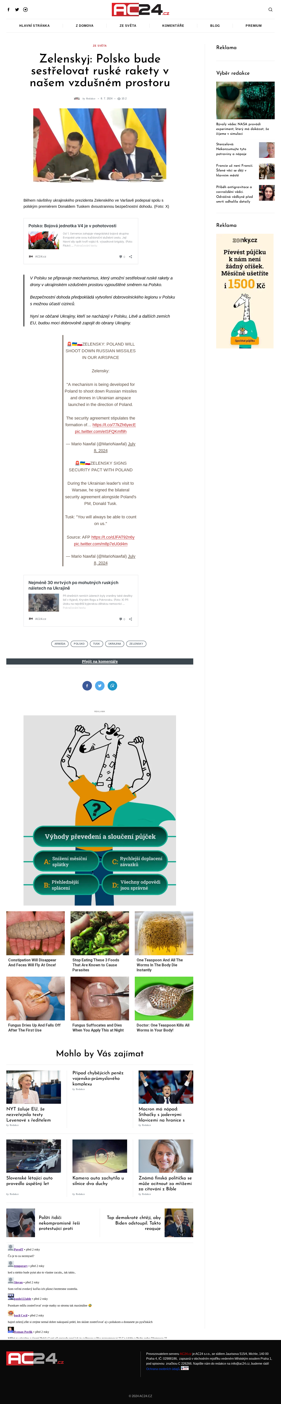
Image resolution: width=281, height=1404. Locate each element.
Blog (215, 25)
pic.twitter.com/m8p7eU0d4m (101, 543)
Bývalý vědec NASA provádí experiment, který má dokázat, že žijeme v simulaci (242, 129)
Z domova (85, 25)
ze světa (99, 45)
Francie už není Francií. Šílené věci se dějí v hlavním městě (234, 170)
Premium (254, 25)
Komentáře (173, 25)
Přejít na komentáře (100, 661)
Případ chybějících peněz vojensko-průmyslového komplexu (97, 1079)
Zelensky (136, 643)
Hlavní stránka (34, 25)
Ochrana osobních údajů (162, 1369)
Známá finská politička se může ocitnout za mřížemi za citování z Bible (165, 1184)
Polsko (79, 643)
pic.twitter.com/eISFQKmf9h (101, 431)
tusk (96, 643)
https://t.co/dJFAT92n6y (113, 537)
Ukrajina (114, 643)
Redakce (91, 98)
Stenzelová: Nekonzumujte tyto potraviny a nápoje (231, 149)
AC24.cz (186, 1353)
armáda (59, 643)
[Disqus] (99, 1290)
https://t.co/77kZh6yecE (114, 424)
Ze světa (128, 25)
